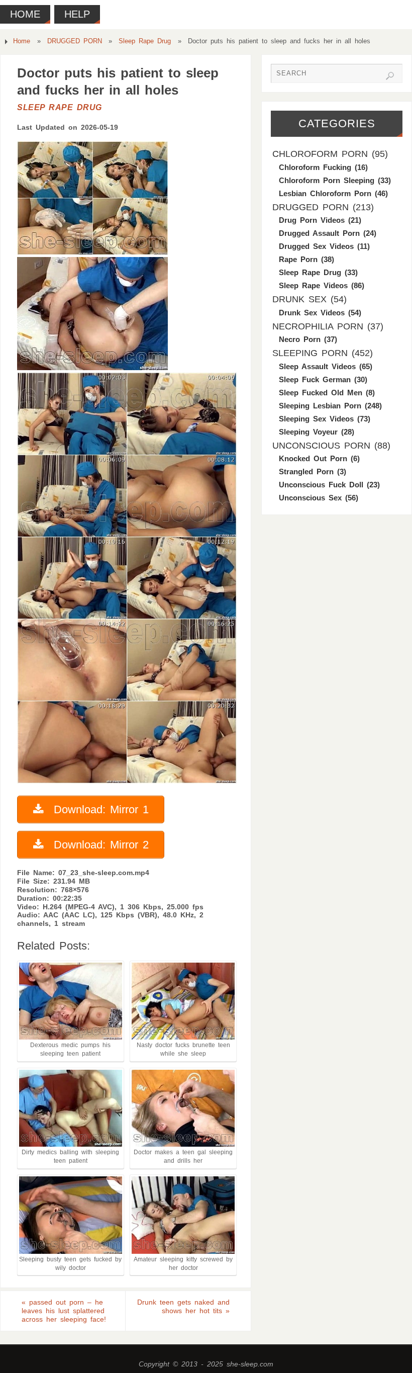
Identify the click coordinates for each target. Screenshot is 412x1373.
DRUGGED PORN (74, 41)
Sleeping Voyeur (308, 431)
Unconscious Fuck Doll (321, 484)
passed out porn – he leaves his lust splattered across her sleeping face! (64, 1310)
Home (21, 41)
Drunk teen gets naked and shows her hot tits (183, 1306)
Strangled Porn (306, 471)
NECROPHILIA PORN (317, 326)
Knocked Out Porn (313, 458)
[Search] (390, 76)
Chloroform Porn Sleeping (326, 180)
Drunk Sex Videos (312, 312)
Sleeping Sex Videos (316, 418)
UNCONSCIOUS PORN (321, 446)
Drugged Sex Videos (316, 246)
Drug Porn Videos (312, 220)
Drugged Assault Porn (319, 233)
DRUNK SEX (299, 299)
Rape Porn (298, 259)
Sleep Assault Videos (317, 366)
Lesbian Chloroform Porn (325, 193)
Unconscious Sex (310, 497)
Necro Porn (300, 339)
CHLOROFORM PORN (320, 154)
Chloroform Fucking (315, 167)
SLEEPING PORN (310, 353)
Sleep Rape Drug (145, 41)
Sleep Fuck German (315, 379)
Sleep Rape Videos (313, 285)
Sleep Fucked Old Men (320, 392)
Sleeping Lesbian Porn (320, 405)
